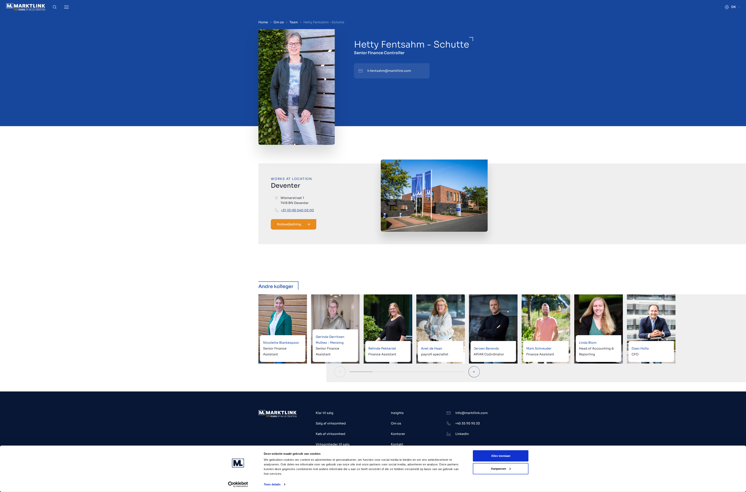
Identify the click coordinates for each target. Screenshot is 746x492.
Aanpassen (498, 468)
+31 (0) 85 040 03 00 (297, 210)
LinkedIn (462, 434)
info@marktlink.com (471, 413)
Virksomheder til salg (332, 444)
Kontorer (398, 434)
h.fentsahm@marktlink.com (389, 71)
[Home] (25, 6)
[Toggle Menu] (66, 7)
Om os (279, 22)
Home (263, 22)
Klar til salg (324, 413)
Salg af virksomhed (331, 423)
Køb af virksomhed (330, 434)
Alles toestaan (500, 455)
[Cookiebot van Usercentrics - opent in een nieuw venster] (238, 484)
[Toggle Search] (54, 7)
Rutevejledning (289, 224)
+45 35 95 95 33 (467, 423)
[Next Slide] (474, 371)
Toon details (272, 484)
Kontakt (397, 444)
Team (293, 22)
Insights (397, 413)
